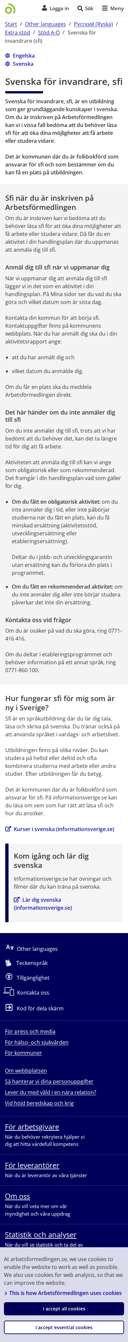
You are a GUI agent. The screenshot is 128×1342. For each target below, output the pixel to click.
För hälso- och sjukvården (37, 1042)
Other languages (45, 24)
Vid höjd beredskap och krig (39, 1103)
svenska (23, 63)
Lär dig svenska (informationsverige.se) (43, 903)
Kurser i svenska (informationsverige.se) (64, 829)
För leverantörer (32, 1165)
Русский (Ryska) (93, 24)
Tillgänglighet (33, 977)
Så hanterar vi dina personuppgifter (49, 1081)
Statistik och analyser (40, 1234)
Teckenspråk (32, 963)
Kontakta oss (33, 992)
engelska (24, 55)
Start (11, 24)
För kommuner (23, 1052)
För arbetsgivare (32, 1126)
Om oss (17, 1196)
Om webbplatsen (26, 1070)
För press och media (30, 1031)
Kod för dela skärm (40, 1008)
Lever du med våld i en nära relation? (50, 1092)
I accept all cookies (64, 1308)
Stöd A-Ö (49, 32)
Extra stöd (17, 32)
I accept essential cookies (64, 1327)
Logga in (59, 8)
